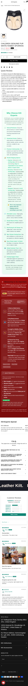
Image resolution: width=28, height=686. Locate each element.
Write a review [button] (14, 514)
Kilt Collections (6, 643)
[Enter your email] (25, 659)
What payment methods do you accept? (10, 450)
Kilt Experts (14, 2)
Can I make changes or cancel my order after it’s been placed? (11, 460)
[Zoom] (24, 10)
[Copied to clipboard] (12, 67)
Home (2, 5)
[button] (4, 52)
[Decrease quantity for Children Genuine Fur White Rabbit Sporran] (2, 56)
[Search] (24, 2)
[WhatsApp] (9, 67)
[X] (4, 67)
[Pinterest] (7, 67)
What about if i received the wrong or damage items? (12, 465)
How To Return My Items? (8, 473)
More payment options (14, 63)
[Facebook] (2, 67)
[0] (26, 2)
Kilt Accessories (6, 647)
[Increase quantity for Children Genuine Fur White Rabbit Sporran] (6, 56)
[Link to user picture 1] (14, 555)
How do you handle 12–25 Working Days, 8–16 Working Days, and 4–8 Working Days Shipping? (11, 455)
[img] (5, 527)
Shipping (7, 49)
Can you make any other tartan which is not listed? (11, 469)
